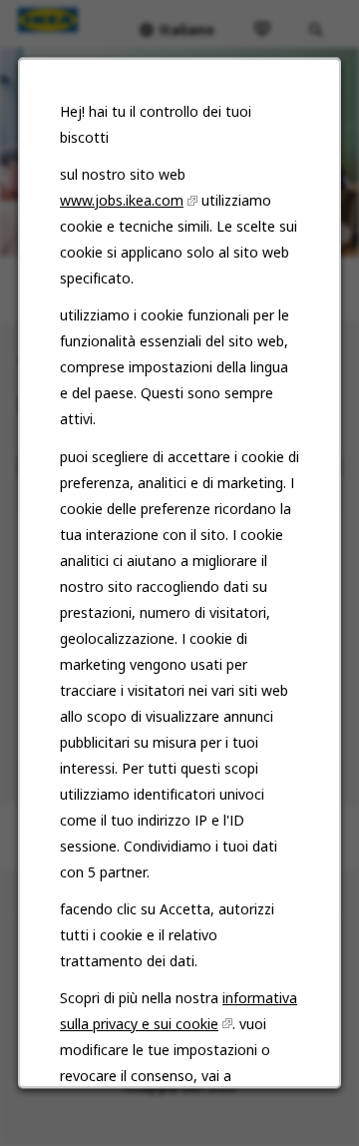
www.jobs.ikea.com (121, 201)
